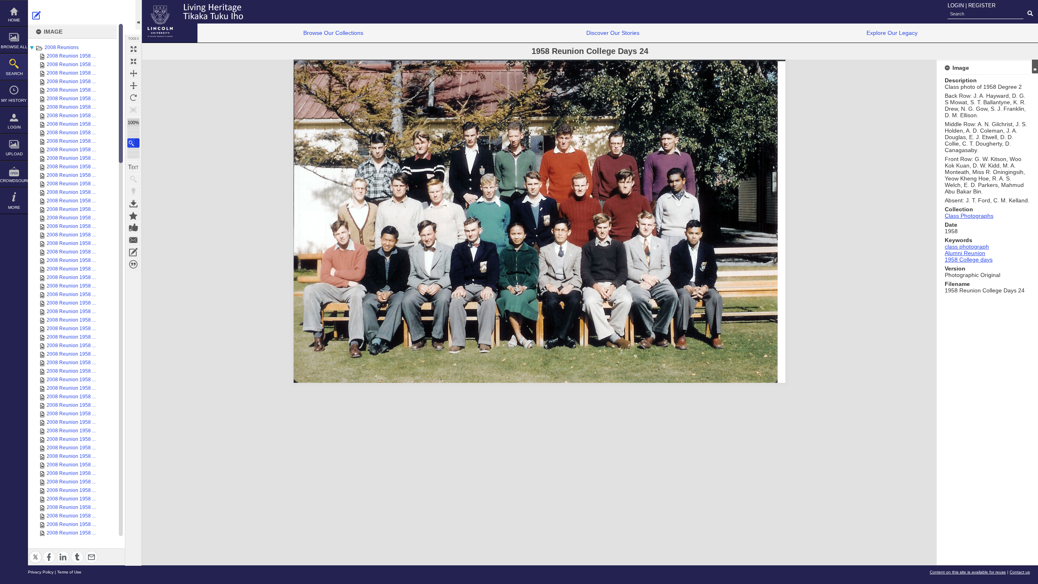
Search (14, 73)
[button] (133, 143)
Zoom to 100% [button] (133, 110)
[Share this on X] (35, 552)
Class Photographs (969, 216)
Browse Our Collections (333, 33)
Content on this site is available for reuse (968, 572)
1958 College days (969, 259)
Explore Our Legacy (892, 33)
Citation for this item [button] (133, 264)
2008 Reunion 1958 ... (71, 56)
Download (133, 204)
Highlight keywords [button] (133, 191)
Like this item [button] (133, 228)
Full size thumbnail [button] (133, 49)
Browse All (14, 47)
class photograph (967, 246)
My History (14, 100)
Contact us (1020, 572)
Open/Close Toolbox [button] (138, 15)
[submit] (1030, 14)
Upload (14, 154)
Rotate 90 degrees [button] (133, 98)
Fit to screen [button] (133, 61)
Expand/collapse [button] (1035, 66)
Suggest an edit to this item (36, 15)
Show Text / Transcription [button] (133, 167)
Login (14, 127)
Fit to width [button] (133, 73)
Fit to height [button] (133, 85)
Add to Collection (133, 216)
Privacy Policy (41, 572)
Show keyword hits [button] (133, 179)
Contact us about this (133, 240)
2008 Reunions (62, 47)
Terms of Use (69, 572)
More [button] (14, 207)
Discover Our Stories (612, 33)
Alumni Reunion (965, 253)
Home (14, 20)
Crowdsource (14, 180)
